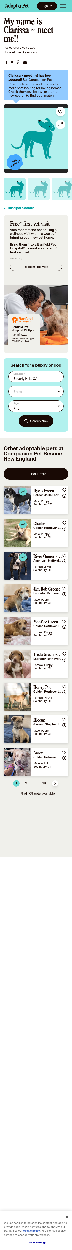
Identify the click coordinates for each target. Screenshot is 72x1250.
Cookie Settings (36, 1242)
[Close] (67, 1217)
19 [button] (44, 783)
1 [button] (16, 783)
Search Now (39, 421)
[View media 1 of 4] (15, 189)
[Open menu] (63, 6)
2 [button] (26, 783)
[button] (55, 783)
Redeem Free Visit (36, 266)
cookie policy (31, 1230)
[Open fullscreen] (60, 124)
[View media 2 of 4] (39, 189)
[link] (6, 62)
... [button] (35, 783)
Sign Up (47, 6)
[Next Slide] (63, 138)
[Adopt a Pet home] (17, 6)
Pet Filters (38, 474)
